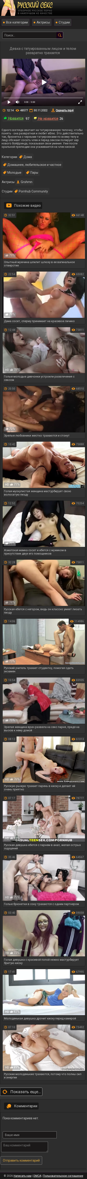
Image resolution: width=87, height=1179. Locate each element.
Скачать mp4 (64, 110)
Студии (64, 22)
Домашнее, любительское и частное (34, 165)
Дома (27, 157)
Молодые (14, 172)
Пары (34, 172)
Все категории (17, 22)
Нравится (15, 118)
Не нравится (47, 118)
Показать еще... (25, 1091)
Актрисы (43, 22)
